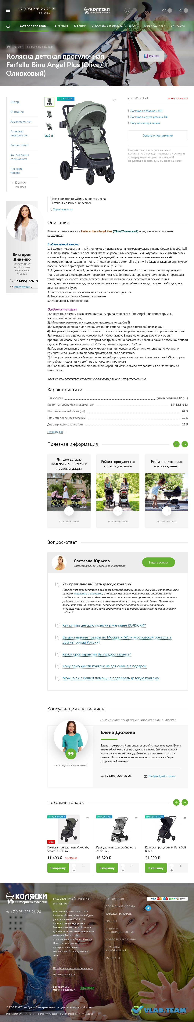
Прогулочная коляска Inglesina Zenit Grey (116, 849)
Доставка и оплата (120, 906)
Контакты (113, 957)
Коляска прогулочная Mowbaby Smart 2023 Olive (68, 849)
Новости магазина (121, 939)
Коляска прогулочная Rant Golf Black (165, 849)
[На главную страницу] (97, 10)
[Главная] (8, 46)
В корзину (58, 868)
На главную (115, 899)
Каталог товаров (119, 913)
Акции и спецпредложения (120, 930)
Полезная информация (116, 948)
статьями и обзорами (88, 593)
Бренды (111, 921)
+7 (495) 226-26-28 (29, 280)
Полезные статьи (69, 521)
